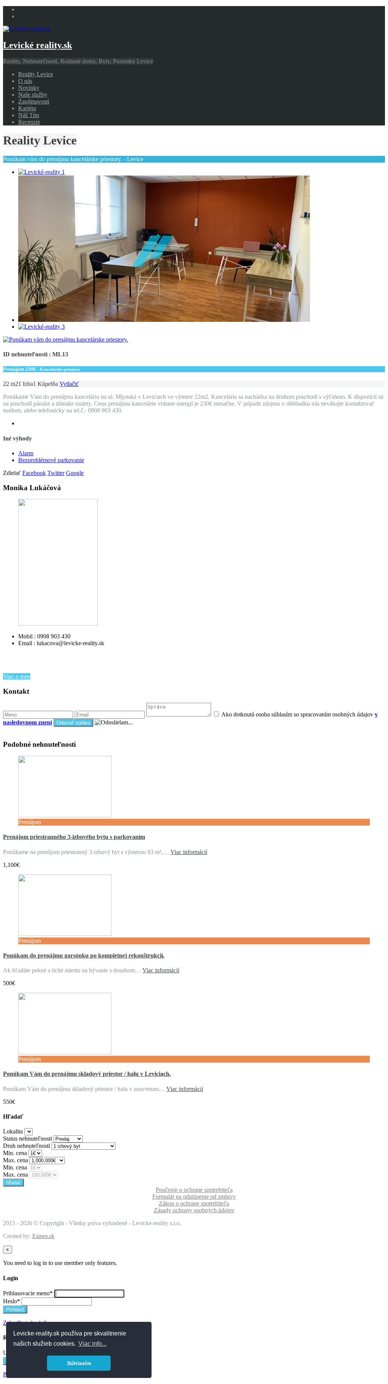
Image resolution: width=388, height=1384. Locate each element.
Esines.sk (43, 1236)
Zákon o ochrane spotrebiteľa (194, 1203)
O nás (25, 81)
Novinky (28, 88)
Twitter (55, 473)
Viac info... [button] (92, 1343)
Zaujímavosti (33, 101)
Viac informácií (189, 852)
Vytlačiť (69, 384)
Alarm (25, 453)
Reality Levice (35, 74)
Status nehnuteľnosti (27, 1138)
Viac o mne (16, 676)
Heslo (11, 1301)
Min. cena (15, 1153)
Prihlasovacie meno (28, 1293)
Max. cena (15, 1160)
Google (75, 473)
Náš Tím (28, 115)
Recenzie (29, 122)
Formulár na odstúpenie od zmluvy (194, 1196)
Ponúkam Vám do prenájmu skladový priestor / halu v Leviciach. (87, 1074)
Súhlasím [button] (79, 1363)
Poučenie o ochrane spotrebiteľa (194, 1190)
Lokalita (13, 1131)
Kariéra (27, 108)
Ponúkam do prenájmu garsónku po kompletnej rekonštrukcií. (83, 955)
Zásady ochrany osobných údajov (194, 1210)
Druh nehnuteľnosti (26, 1146)
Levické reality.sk (37, 45)
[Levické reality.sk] (27, 29)
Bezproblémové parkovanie (51, 460)
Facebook (34, 473)
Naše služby (32, 94)
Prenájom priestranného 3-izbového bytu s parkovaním (74, 837)
